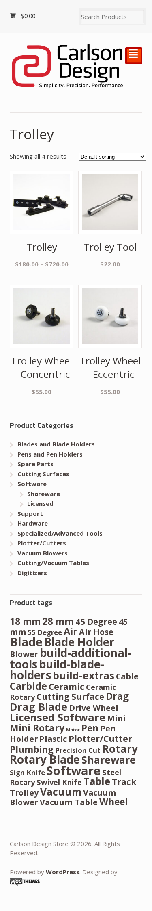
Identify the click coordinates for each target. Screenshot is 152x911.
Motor (73, 730)
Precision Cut (78, 750)
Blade (26, 642)
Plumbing (32, 749)
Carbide (28, 686)
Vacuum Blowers (42, 553)
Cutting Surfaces (43, 474)
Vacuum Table (69, 802)
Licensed (40, 503)
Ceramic (66, 686)
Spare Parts (35, 464)
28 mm (58, 621)
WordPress (62, 872)
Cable (127, 676)
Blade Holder (79, 641)
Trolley (24, 792)
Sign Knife (27, 772)
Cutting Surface (70, 696)
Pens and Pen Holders (50, 454)
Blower (24, 654)
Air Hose (96, 631)
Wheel (113, 802)
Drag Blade (38, 706)
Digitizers (32, 573)
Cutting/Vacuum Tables (53, 563)
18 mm (25, 621)
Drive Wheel (93, 707)
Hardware (32, 523)
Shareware (43, 494)
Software (32, 484)
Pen (89, 728)
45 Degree (96, 621)
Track (124, 781)
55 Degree (45, 632)
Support (30, 513)
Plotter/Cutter (100, 738)
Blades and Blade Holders (56, 444)
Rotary (120, 748)
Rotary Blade (45, 759)
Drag (117, 696)
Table (96, 781)
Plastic (53, 738)
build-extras (83, 675)
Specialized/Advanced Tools (60, 533)
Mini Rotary (37, 728)
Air (70, 631)
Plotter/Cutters (41, 543)
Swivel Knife (59, 782)
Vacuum (60, 791)
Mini (116, 718)
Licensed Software (57, 717)
